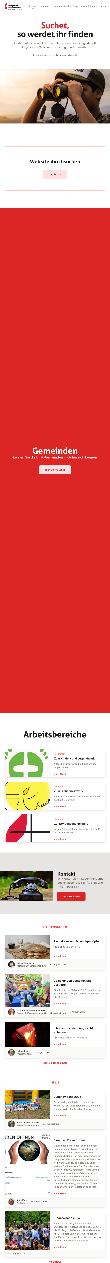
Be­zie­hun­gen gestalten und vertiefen (73, 982)
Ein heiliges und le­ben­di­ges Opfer (77, 941)
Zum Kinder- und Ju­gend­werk (74, 758)
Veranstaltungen (89, 6)
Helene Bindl (23, 1051)
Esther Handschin (25, 963)
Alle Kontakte (71, 896)
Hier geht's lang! (55, 469)
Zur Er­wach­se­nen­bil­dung (71, 823)
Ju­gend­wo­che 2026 (67, 1096)
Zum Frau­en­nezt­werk (68, 791)
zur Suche (55, 174)
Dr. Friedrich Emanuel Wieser (31, 1010)
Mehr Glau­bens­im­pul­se (55, 1062)
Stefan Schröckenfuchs (28, 1122)
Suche (103, 6)
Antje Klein (22, 1200)
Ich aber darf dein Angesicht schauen (73, 1030)
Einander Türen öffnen (69, 1140)
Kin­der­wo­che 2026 (67, 1218)
